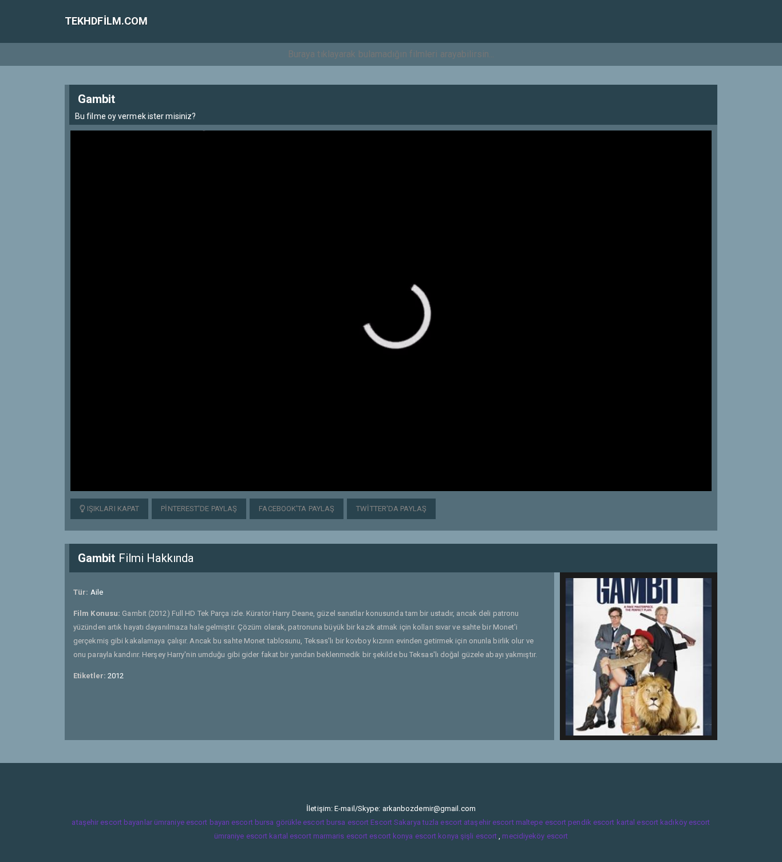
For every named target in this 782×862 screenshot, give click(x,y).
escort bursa (252, 822)
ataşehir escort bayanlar (112, 822)
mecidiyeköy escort (535, 836)
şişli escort (478, 836)
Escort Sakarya (395, 822)
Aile (96, 592)
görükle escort (300, 822)
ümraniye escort (241, 836)
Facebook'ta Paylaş (296, 508)
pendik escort (591, 822)
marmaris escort (340, 836)
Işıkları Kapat (112, 508)
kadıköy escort (685, 822)
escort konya (391, 836)
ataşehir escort (489, 822)
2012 (116, 675)
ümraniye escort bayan (192, 822)
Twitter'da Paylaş (391, 508)
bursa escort (347, 822)
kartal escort (637, 822)
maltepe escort (541, 822)
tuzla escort (442, 822)
